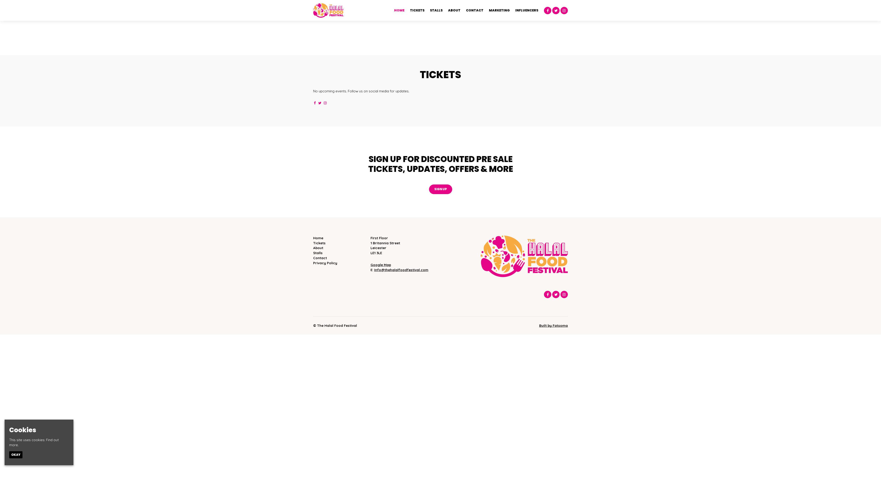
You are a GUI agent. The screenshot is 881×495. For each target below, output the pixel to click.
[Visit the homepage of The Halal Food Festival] (328, 10)
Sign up (440, 189)
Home (399, 10)
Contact (474, 10)
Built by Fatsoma (553, 325)
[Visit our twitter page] (556, 10)
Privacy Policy (325, 263)
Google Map (381, 265)
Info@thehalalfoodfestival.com (401, 270)
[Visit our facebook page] (547, 10)
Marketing (499, 10)
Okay (15, 455)
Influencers (526, 10)
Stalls (436, 10)
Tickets (417, 10)
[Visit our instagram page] (564, 10)
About (454, 10)
